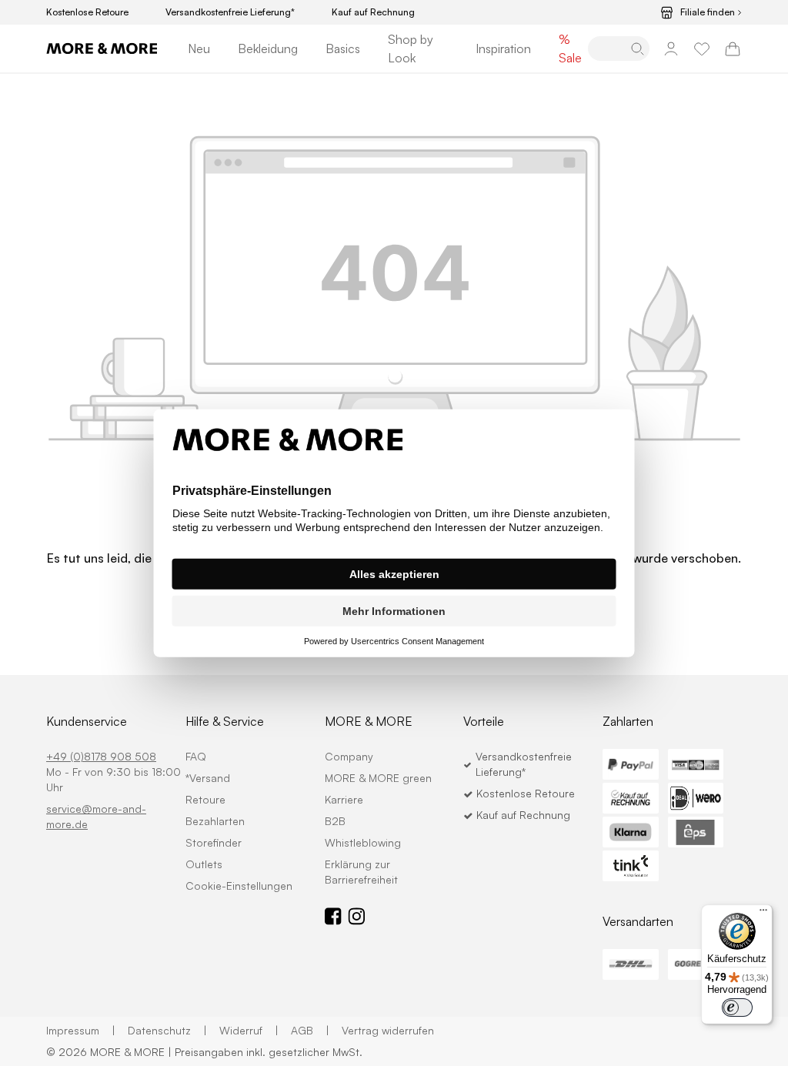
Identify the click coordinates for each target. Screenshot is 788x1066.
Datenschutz (167, 1030)
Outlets (203, 864)
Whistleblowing (363, 842)
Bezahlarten (215, 820)
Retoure (205, 799)
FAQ (195, 756)
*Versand (207, 777)
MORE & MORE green (378, 777)
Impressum (80, 1030)
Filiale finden (707, 12)
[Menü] (763, 913)
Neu (199, 48)
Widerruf (249, 1030)
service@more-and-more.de (96, 816)
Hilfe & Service (224, 721)
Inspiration (503, 48)
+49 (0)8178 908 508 (101, 756)
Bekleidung (268, 48)
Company (349, 756)
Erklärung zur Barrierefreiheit (361, 871)
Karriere (344, 799)
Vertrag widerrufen (388, 1030)
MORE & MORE (368, 721)
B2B (335, 820)
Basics (343, 48)
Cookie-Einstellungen (238, 885)
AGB (310, 1030)
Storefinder (213, 842)
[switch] (737, 1007)
